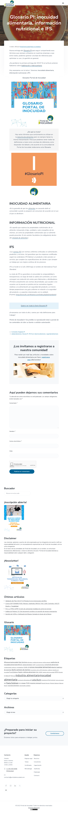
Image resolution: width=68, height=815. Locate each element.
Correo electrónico (15, 441)
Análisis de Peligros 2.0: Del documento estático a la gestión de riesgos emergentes (31, 611)
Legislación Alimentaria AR (25, 680)
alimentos (31, 208)
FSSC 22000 (39, 672)
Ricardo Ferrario (45, 683)
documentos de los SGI (36, 670)
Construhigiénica (40, 665)
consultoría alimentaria (51, 665)
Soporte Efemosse (34, 808)
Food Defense (13, 672)
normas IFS (17, 252)
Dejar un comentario (35, 47)
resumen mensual (35, 683)
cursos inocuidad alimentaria (40, 667)
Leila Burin (36, 680)
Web (10, 451)
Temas (27, 762)
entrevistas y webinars (47, 670)
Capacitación (37, 765)
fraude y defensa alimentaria (26, 672)
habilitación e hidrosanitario (31, 66)
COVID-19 (26, 667)
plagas (23, 683)
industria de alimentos (25, 137)
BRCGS (20, 665)
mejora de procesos (60, 680)
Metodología (28, 769)
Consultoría (37, 762)
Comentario (13, 403)
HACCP (7, 676)
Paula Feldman (12, 683)
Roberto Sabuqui (54, 683)
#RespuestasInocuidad (11, 662)
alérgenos (30, 662)
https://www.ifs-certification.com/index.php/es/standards (36, 295)
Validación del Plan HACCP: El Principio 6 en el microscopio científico (26, 601)
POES (28, 683)
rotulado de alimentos (20, 238)
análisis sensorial (47, 662)
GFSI (56, 672)
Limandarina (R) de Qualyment (48, 680)
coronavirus (20, 667)
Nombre (12, 431)
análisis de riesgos (37, 662)
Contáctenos (54, 733)
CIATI (34, 664)
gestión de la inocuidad (49, 672)
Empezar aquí (28, 758)
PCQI (20, 683)
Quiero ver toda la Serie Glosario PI (34, 306)
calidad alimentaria (16, 334)
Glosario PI (28, 50)
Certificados (28, 765)
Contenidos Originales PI (18, 332)
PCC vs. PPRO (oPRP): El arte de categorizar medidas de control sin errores (28, 609)
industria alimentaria (40, 334)
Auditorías (37, 769)
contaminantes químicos (10, 667)
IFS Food (31, 334)
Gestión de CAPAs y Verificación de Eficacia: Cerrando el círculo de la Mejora (28, 614)
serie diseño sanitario (24, 685)
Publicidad (37, 772)
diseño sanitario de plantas (21, 670)
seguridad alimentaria (52, 334)
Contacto (36, 775)
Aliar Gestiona (23, 662)
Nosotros (36, 758)
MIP (5, 683)
